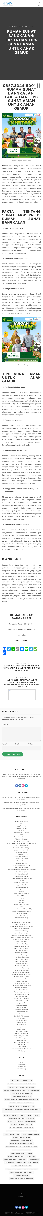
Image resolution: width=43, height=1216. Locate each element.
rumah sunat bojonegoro (21, 955)
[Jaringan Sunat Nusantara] (7, 3)
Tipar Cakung (21, 1046)
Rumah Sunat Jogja (22, 963)
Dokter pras (27, 1080)
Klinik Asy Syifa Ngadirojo (21, 1096)
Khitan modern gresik (21, 867)
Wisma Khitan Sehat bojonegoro (21, 1178)
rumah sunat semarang (21, 1150)
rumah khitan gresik (21, 924)
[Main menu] (39, 5)
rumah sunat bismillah (21, 952)
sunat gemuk (9, 1162)
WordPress (21, 1051)
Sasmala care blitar (21, 1011)
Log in (21, 1062)
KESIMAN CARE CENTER (16, 1087)
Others (22, 898)
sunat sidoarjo (16, 1172)
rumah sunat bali (21, 942)
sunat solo (28, 1172)
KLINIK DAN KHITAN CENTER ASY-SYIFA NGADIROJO (21, 1099)
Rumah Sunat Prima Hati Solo (21, 985)
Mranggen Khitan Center (21, 885)
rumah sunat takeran (21, 1005)
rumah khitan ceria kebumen (21, 920)
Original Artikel (21, 896)
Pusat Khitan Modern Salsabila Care (21, 1121)
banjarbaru (21, 830)
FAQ (21, 1194)
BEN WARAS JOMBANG (21, 832)
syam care (21, 1044)
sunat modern (33, 1162)
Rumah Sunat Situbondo (21, 998)
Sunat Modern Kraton (21, 1033)
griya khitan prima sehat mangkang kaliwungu (21, 843)
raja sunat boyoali (21, 913)
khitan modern (33, 1090)
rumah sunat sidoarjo (21, 996)
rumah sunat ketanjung (21, 968)
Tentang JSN (21, 1196)
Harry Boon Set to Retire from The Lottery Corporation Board (20, 797)
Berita (21, 834)
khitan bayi (30, 1087)
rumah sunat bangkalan (21, 944)
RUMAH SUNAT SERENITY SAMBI (21, 1153)
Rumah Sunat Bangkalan (12, 166)
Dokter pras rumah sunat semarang (21, 1084)
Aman (13, 1080)
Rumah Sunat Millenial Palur (21, 972)
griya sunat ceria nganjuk (21, 850)
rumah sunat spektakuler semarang (21, 1003)
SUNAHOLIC (31, 1156)
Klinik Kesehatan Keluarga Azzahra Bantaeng (21, 869)
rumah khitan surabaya (21, 933)
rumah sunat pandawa (21, 979)
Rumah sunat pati (21, 981)
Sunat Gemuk (21, 1025)
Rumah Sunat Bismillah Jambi (21, 1140)
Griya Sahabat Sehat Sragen (21, 848)
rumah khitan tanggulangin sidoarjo (21, 935)
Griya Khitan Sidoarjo (21, 845)
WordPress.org (21, 1069)
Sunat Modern (21, 1029)
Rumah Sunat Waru (21, 1007)
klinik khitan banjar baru (21, 872)
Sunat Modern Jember (21, 1031)
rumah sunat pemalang (22, 983)
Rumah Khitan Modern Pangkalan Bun (21, 926)
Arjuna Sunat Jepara (21, 821)
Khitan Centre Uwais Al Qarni (21, 865)
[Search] (39, 1)
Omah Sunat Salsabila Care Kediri (21, 1118)
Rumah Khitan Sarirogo (21, 931)
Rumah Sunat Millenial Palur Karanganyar (21, 1146)
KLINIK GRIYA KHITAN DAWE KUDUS (21, 1103)
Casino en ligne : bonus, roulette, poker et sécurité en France (21, 808)
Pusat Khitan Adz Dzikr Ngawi (21, 911)
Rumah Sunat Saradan (21, 990)
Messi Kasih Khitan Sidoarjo (21, 883)
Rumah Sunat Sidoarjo (16, 1156)
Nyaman (36, 1115)
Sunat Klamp (21, 1027)
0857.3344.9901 (21, 641)
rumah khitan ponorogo (21, 928)
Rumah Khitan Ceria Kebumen (21, 1124)
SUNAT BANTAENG (10, 1159)
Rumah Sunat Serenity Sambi (22, 994)
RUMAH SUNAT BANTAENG (21, 1137)
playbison (21, 902)
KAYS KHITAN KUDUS (21, 854)
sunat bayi (22, 1159)
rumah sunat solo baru (21, 1001)
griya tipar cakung (21, 852)
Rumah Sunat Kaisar (21, 966)
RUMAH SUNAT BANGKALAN (21, 617)
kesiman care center (21, 859)
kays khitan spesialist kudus (21, 856)
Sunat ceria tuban (21, 1020)
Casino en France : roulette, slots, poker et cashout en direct (21, 802)
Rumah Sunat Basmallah (21, 948)
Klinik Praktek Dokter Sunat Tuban (21, 1106)
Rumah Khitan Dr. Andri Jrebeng (21, 922)
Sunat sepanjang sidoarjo (21, 1035)
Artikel (21, 824)
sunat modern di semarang (21, 1166)
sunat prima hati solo (14, 1169)
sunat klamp (21, 1162)
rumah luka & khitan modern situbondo (21, 937)
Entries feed (21, 1064)
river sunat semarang (21, 918)
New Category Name (21, 887)
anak (19, 1080)
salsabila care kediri (21, 1009)
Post (21, 907)
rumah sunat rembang (21, 987)
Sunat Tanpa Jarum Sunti (21, 1042)
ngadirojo (21, 891)
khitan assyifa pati (21, 863)
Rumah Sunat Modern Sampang (21, 974)
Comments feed (21, 1066)
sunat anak (21, 1018)
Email (17, 744)
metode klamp (26, 1115)
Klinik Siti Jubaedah (21, 876)
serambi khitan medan (21, 1014)
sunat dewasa (34, 1159)
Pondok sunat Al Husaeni (21, 904)
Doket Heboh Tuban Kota (21, 837)
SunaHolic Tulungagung (21, 1016)
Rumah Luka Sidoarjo (11, 1134)
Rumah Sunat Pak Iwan (21, 976)
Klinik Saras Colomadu (21, 874)
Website (30, 744)
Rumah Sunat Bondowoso (21, 957)
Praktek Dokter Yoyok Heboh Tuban (21, 909)
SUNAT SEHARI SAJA (30, 1169)
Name (4, 744)
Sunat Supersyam (21, 1038)
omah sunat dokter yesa (21, 893)
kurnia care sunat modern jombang (21, 878)
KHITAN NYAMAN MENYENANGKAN (21, 1093)
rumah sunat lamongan (22, 970)
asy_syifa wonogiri (21, 826)
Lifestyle (21, 880)
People (21, 900)
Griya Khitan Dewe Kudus (21, 841)
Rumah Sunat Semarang (21, 992)
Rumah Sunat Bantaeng (21, 946)
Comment (5, 724)
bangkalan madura (21, 828)
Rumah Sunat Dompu (21, 959)
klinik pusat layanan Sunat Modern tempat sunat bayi (21, 1111)
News (21, 889)
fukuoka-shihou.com (21, 839)
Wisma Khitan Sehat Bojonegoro (21, 1049)
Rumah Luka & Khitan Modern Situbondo (21, 1131)
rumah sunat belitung (21, 950)
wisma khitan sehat (21, 1175)
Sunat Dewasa (21, 1022)
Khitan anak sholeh (21, 861)
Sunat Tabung (21, 1040)
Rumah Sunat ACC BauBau (21, 939)
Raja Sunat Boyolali (22, 915)
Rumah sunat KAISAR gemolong (21, 1143)
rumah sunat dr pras (21, 961)
